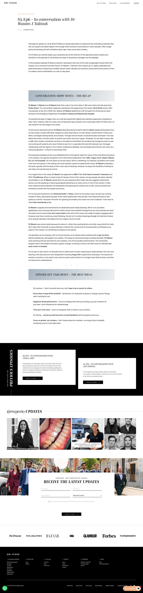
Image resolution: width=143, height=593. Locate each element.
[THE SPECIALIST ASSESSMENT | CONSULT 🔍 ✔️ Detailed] (88, 434)
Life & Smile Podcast (104, 564)
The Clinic (46, 562)
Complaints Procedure (122, 585)
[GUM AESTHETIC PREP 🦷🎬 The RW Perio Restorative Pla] (55, 434)
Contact (64, 567)
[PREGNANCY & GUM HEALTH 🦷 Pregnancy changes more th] (23, 434)
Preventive (9, 569)
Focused (9, 565)
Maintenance (10, 567)
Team (26, 562)
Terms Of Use (89, 585)
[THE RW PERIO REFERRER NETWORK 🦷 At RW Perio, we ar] (120, 434)
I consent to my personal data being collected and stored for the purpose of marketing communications (72, 501)
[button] (4, 588)
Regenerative (10, 574)
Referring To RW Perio (86, 562)
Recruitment (47, 565)
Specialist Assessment (12, 562)
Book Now (113, 3)
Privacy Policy (79, 585)
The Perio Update (85, 564)
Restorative (9, 570)
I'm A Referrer (125, 3)
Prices (63, 564)
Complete (9, 564)
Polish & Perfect (10, 572)
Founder (27, 564)
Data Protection (98, 585)
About (63, 562)
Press (45, 564)
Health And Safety (110, 585)
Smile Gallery (65, 565)
